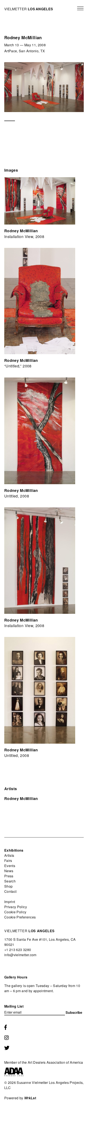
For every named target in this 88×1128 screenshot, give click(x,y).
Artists (9, 855)
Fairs (8, 860)
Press (8, 875)
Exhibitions (13, 850)
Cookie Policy (15, 911)
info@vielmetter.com (20, 954)
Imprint (9, 901)
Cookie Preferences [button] (20, 917)
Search (10, 881)
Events (9, 865)
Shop (8, 886)
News (8, 870)
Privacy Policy (15, 906)
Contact (10, 891)
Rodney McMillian (21, 798)
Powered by (20, 1097)
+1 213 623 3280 (17, 949)
